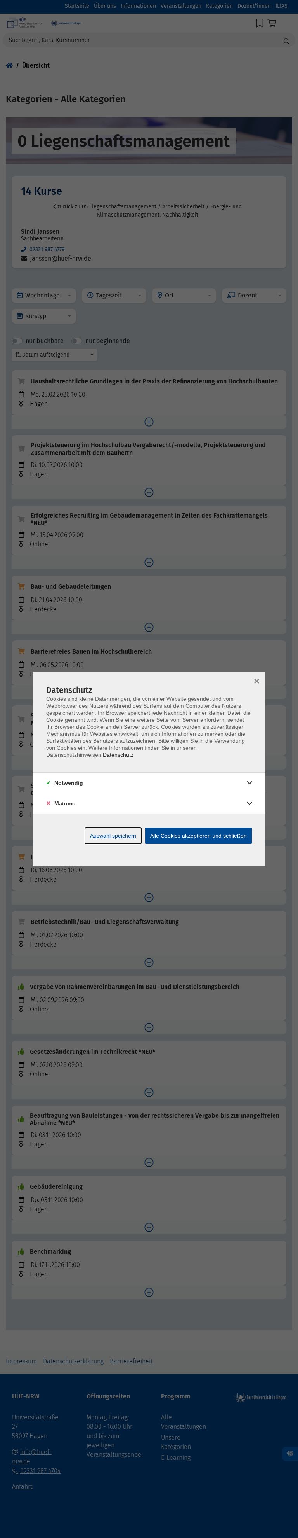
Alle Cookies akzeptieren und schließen (198, 836)
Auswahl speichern (113, 836)
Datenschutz (118, 755)
